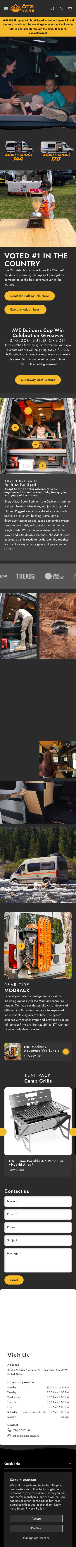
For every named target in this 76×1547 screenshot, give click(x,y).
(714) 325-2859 (21, 1430)
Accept (36, 1518)
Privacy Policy (35, 1508)
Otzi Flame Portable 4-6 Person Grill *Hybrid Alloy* (38, 1163)
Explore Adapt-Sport (25, 309)
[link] (61, 8)
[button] (5, 8)
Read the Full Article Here (29, 296)
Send (14, 1280)
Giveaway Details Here (38, 379)
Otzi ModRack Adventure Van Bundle (42, 1049)
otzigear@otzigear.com (26, 1436)
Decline (36, 1528)
